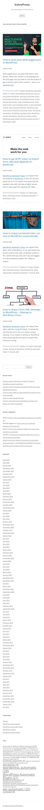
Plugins (22, 91)
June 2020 (6, 595)
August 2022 (7, 561)
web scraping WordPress (17, 108)
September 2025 (8, 477)
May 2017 (6, 634)
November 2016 (8, 645)
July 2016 (6, 651)
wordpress (11, 764)
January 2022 (7, 575)
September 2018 (8, 609)
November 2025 (8, 471)
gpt (38, 755)
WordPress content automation (15, 783)
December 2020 (8, 589)
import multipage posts (26, 102)
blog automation (27, 752)
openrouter (14, 759)
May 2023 (6, 544)
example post (8, 85)
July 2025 (6, 482)
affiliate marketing (25, 746)
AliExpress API (8, 750)
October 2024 (7, 505)
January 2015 (7, 693)
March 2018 (7, 620)
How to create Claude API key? (13, 398)
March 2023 (7, 550)
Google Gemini (9, 755)
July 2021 (6, 583)
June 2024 (6, 516)
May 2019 (6, 603)
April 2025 (6, 491)
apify (35, 193)
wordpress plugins (10, 785)
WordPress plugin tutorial (29, 119)
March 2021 (7, 586)
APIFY (29, 184)
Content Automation (19, 753)
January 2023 (7, 555)
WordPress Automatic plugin (14, 326)
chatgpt (37, 752)
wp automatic (16, 789)
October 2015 (7, 671)
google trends (30, 755)
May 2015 (6, 685)
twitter (6, 763)
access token (7, 746)
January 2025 (7, 499)
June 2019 (6, 600)
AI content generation (20, 748)
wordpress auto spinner (12, 782)
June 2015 (6, 682)
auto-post (8, 751)
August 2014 (7, 704)
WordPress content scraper (27, 116)
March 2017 (7, 640)
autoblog (17, 752)
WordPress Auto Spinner (11, 724)
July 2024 (6, 513)
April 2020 (6, 597)
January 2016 (7, 662)
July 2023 (6, 539)
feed (4, 270)
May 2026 (6, 460)
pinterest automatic (14, 760)
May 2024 (6, 519)
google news (20, 755)
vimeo (13, 762)
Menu (22, 15)
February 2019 (8, 606)
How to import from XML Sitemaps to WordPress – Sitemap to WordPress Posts (22, 312)
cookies (36, 267)
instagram (7, 757)
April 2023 (6, 547)
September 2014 (8, 701)
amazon (19, 749)
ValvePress (22, 4)
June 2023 (6, 541)
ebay (30, 753)
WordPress (19, 178)
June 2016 (6, 654)
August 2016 (7, 648)
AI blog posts (7, 748)
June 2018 (6, 614)
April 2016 (6, 659)
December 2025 (8, 468)
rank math (36, 761)
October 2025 (7, 474)
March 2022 (7, 572)
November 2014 (8, 699)
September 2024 (8, 508)
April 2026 (6, 463)
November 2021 (8, 581)
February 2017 (8, 642)
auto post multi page (27, 96)
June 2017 (6, 631)
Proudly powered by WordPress (13, 806)
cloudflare (7, 753)
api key (34, 750)
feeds (5, 195)
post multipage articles (20, 105)
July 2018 (6, 612)
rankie (28, 761)
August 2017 (7, 628)
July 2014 (6, 707)
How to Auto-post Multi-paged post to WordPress (22, 61)
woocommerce (22, 763)
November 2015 (8, 668)
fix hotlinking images (27, 99)
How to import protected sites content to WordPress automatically (22, 235)
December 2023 (8, 524)
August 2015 (7, 676)
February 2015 (8, 690)
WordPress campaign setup (21, 113)
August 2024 (7, 510)
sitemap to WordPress (16, 349)
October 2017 (7, 626)
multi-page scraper (13, 195)
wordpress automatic (28, 195)
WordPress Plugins (9, 730)
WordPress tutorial (9, 787)
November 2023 (8, 527)
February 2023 (8, 553)
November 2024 (8, 502)
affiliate (16, 746)
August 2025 (7, 480)
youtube (9, 791)
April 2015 (6, 687)
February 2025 (8, 496)
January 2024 (7, 522)
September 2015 (8, 673)
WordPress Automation (13, 780)
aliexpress (32, 748)
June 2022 (6, 564)
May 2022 (6, 567)
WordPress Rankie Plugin (11, 732)
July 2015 (6, 679)
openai (34, 756)
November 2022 (8, 558)
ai (34, 746)
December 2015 (8, 665)
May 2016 (6, 656)
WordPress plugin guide (11, 119)
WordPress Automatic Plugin (22, 110)
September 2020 (8, 592)
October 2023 (7, 530)
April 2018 (6, 617)
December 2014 (8, 696)
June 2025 (6, 485)
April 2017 (6, 637)
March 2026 (7, 465)
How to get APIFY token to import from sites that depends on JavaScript (21, 161)
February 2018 (8, 623)
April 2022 (6, 569)
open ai (6, 759)
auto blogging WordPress (24, 93)
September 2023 (8, 533)
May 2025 (6, 488)
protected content (26, 270)
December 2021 (8, 578)
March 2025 (7, 494)
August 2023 (7, 536)
